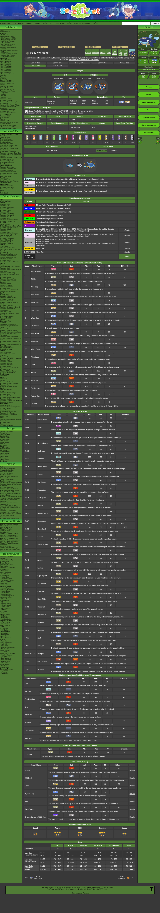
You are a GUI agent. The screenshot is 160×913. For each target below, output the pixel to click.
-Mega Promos (5, 622)
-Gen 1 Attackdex (6, 60)
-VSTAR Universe (6, 666)
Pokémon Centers (6, 100)
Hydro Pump (29, 794)
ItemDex (3, 75)
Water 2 (114, 151)
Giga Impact (42, 576)
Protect (40, 474)
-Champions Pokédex (7, 57)
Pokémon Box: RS (6, 363)
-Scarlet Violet (4, 606)
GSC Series (4, 444)
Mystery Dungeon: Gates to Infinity (9, 303)
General (88, 53)
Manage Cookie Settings (103, 887)
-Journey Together (6, 588)
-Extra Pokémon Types (7, 560)
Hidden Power (43, 443)
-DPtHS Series (5, 614)
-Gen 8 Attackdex (6, 71)
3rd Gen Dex (125, 52)
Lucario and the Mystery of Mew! (11, 482)
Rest (33, 365)
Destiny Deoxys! (5, 481)
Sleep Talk (41, 607)
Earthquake (35, 388)
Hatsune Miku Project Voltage (10, 105)
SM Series (3, 461)
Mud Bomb (35, 334)
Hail (39, 435)
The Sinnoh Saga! (6, 147)
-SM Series (3, 610)
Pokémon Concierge (6, 186)
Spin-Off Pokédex (6, 80)
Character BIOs (5, 434)
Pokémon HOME (5, 229)
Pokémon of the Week (7, 91)
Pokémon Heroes (5, 478)
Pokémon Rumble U (6, 301)
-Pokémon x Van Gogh (7, 110)
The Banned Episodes (7, 162)
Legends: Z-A (4, 206)
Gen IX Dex (35, 63)
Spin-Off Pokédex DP (7, 81)
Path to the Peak (5, 176)
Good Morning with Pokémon (9, 181)
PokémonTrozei (5, 369)
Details (127, 256)
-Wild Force (4, 663)
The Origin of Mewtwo (7, 468)
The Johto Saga (5, 142)
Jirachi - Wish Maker (7, 479)
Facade (40, 537)
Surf (39, 638)
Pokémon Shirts (5, 116)
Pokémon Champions (7, 207)
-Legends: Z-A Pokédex (7, 55)
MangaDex (3, 433)
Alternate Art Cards (6, 564)
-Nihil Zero (3, 636)
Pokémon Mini (4, 385)
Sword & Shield (5, 224)
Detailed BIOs (4, 436)
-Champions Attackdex (7, 74)
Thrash (27, 770)
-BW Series (4, 613)
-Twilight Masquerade (7, 596)
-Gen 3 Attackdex (6, 63)
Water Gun (35, 326)
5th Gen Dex (120, 52)
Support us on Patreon (80, 893)
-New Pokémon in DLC (7, 127)
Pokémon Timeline (6, 99)
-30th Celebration (5, 572)
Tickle (33, 279)
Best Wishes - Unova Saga (9, 148)
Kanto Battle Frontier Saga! (9, 145)
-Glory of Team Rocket (7, 647)
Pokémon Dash (5, 360)
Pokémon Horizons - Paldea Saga (11, 158)
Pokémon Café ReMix (7, 213)
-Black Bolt (3, 583)
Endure (40, 568)
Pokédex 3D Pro (5, 312)
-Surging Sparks (5, 591)
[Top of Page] (151, 889)
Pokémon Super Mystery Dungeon (8, 281)
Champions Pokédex (82, 23)
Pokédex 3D (4, 310)
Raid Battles (4, 566)
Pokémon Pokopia (6, 209)
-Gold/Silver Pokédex (7, 36)
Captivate (41, 591)
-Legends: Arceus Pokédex (9, 50)
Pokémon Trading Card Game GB (11, 400)
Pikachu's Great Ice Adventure (10, 540)
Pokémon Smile (5, 237)
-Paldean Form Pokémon (8, 128)
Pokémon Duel (5, 288)
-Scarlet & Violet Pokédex (8, 53)
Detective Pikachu (6, 259)
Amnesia (34, 341)
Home (14, 23)
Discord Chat (4, 120)
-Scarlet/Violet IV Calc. (7, 89)
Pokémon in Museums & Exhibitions (8, 107)
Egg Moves (114, 53)
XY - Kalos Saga (5, 150)
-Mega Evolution (5, 582)
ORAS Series (4, 459)
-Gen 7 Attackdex (6, 69)
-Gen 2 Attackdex (6, 61)
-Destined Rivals (5, 586)
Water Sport (35, 302)
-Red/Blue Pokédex (6, 35)
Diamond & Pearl (5, 321)
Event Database (5, 124)
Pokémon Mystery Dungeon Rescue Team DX (9, 234)
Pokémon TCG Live (6, 243)
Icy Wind (28, 691)
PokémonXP (4, 103)
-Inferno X (3, 639)
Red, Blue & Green (6, 389)
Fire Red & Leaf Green (7, 354)
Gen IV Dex (35, 66)
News (2, 30)
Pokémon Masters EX (7, 215)
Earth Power (29, 730)
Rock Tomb (42, 529)
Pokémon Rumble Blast (7, 308)
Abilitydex (3, 78)
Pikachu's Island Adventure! (9, 537)
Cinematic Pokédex (6, 86)
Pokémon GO (4, 212)
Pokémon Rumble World (8, 279)
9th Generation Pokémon (8, 125)
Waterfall (41, 669)
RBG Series (4, 441)
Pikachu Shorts (11, 521)
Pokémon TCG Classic (7, 568)
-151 (1, 602)
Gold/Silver (3, 379)
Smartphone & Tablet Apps (9, 414)
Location (95, 53)
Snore (33, 372)
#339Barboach (38, 877)
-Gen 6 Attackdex (6, 67)
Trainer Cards (4, 561)
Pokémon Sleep (5, 218)
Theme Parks (4, 117)
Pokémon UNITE (5, 216)
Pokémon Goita (5, 422)
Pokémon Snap (5, 394)
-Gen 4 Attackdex (6, 64)
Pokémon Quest (5, 260)
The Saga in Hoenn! (6, 144)
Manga (11, 428)
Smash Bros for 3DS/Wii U (9, 290)
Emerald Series (5, 448)
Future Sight (35, 396)
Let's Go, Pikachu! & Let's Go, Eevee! (10, 250)
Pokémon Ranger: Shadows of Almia (10, 342)
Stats (109, 53)
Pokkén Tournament (6, 287)
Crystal (2, 380)
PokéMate (3, 375)
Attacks (102, 53)
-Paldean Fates (5, 599)
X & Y (2, 265)
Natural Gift (42, 615)
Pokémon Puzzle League (8, 393)
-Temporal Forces (6, 597)
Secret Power (43, 544)
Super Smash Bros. (6, 402)
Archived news (5, 32)
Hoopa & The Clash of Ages (9, 506)
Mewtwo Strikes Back (7, 470)
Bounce (28, 722)
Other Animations (5, 182)
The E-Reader (4, 374)
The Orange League (6, 140)
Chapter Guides (5, 437)
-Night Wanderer (5, 658)
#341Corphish (121, 877)
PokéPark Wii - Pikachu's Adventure (8, 334)
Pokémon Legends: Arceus (9, 227)
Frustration (42, 490)
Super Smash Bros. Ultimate (9, 262)
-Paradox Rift (4, 600)
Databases (11, 27)
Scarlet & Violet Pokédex (63, 23)
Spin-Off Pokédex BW (7, 83)
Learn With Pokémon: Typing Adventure (9, 314)
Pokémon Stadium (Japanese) (10, 397)
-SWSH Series (5, 608)
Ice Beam (41, 451)
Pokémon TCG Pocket (7, 221)
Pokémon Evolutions (6, 170)
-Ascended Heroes (6, 578)
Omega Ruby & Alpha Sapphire (10, 266)
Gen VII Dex (80, 63)
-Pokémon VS (4, 667)
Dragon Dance (30, 817)
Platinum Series (5, 452)
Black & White (4, 294)
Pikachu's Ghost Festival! (8, 535)
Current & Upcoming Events (9, 122)
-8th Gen (3, 95)
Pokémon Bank (5, 268)
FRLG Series (4, 447)
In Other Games (5, 408)
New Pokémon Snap (6, 240)
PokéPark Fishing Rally (7, 372)
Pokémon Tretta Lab (6, 299)
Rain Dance (42, 482)
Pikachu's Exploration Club (9, 538)
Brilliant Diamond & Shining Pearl (10, 226)
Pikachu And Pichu (6, 527)
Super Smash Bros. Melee (8, 386)
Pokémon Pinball (5, 396)
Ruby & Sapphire (5, 352)
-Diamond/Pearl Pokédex (8, 39)
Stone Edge (42, 583)
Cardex (2, 85)
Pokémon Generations (7, 167)
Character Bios (5, 137)
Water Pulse (35, 349)
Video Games (11, 196)
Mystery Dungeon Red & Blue (10, 368)
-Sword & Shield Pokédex (8, 47)
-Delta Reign (4, 571)
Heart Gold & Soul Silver (8, 324)
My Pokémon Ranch (6, 347)
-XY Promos (4, 628)
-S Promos (3, 672)
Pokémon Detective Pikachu (9, 518)
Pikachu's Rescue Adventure (9, 526)
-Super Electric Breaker (7, 653)
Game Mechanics (6, 88)
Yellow (2, 391)
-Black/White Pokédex (7, 41)
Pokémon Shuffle (5, 277)
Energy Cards (4, 563)
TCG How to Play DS (7, 316)
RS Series (3, 445)
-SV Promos (4, 624)
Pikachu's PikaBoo (6, 529)
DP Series (3, 450)
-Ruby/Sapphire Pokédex (8, 38)
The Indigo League (6, 139)
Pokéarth (95, 23)
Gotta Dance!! (4, 532)
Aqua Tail (34, 380)
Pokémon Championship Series (10, 102)
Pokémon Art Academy (7, 273)
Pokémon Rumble (6, 329)
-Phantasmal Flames (7, 580)
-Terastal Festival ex (6, 652)
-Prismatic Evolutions (7, 589)
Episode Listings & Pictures (9, 134)
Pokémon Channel (6, 361)
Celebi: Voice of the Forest (9, 476)
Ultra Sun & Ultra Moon (7, 248)
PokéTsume (4, 193)
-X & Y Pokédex (5, 42)
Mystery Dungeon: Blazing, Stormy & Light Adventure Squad (10, 331)
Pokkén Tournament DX (8, 257)
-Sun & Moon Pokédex (7, 44)
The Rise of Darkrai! (6, 487)
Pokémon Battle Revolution (9, 336)
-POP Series (4, 630)
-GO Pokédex (4, 52)
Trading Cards (11, 553)
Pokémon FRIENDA (6, 425)
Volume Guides (5, 439)
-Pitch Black (4, 574)
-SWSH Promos (5, 625)
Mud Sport (35, 295)
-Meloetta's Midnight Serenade (10, 498)
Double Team (43, 513)
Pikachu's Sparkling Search (9, 541)
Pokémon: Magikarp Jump (8, 254)
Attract (40, 560)
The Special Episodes (7, 161)
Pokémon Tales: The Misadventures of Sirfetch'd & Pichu (9, 189)
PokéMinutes (4, 178)
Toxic (40, 428)
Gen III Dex (57, 66)
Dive (26, 683)
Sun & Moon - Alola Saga (8, 151)
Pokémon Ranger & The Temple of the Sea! (10, 485)
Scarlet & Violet (5, 204)
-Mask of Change (5, 659)
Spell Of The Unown (6, 473)
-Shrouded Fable (5, 594)
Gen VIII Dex (57, 63)
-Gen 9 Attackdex (6, 72)
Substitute (41, 630)
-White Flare (4, 585)
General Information (6, 431)
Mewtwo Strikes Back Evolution (10, 514)
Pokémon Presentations (8, 113)
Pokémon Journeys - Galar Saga (10, 153)
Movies (11, 464)
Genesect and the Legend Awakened (8, 500)
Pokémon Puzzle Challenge (9, 383)
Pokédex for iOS (5, 318)
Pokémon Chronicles (7, 159)
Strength (41, 646)
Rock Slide (42, 599)
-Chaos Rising (4, 575)
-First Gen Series (5, 619)
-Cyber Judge (4, 664)
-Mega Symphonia (6, 642)
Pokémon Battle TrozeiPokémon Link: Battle (10, 270)
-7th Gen (3, 97)
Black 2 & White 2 (6, 296)
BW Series (3, 455)
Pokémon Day (4, 111)
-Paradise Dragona (6, 655)
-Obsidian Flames (6, 603)
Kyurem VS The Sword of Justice (11, 496)
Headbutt (28, 754)
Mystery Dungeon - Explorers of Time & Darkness (10, 345)
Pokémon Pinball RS (6, 365)
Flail (26, 801)
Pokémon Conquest (6, 305)
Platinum (3, 322)
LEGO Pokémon (5, 114)
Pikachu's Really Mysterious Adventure (9, 543)
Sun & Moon (4, 246)
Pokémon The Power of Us (9, 512)
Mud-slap (34, 287)
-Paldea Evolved (5, 605)
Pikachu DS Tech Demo (8, 371)
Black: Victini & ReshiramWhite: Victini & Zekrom (10, 494)
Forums (21, 23)
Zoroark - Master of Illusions (9, 492)
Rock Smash (42, 661)
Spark (27, 786)
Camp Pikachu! (5, 530)
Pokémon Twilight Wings (8, 168)
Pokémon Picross (6, 283)
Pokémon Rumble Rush (8, 255)
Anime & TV (11, 131)
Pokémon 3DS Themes (7, 413)
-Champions (4, 92)
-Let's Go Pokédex (6, 46)
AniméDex (3, 136)
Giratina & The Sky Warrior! (9, 489)
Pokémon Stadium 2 (6, 382)
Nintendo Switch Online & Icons (10, 419)
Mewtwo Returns (5, 475)
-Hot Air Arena (4, 649)
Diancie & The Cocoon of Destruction (8, 503)
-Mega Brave (4, 641)
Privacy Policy (87, 887)
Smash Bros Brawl (6, 349)
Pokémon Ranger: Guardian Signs (9, 326)
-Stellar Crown (4, 592)
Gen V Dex (124, 63)
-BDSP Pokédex (5, 49)
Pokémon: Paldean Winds (8, 173)
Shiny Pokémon (5, 164)
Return (40, 505)
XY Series (3, 458)
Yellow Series (4, 442)
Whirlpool (41, 654)
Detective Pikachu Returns (9, 220)
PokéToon (3, 175)
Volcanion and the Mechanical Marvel (10, 508)
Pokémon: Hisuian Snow (8, 172)
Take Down (29, 809)
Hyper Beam (42, 466)
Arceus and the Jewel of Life (9, 490)
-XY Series (3, 611)
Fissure (34, 404)
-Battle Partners (5, 650)
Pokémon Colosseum (7, 357)
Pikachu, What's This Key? (9, 548)
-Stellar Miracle (5, 656)
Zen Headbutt (36, 271)
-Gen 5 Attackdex (6, 66)
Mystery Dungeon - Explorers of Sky (10, 339)
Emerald (2, 355)
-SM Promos (4, 627)
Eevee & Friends (5, 546)
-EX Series (3, 616)
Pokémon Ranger (5, 366)
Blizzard (41, 459)
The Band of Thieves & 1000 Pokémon (9, 275)
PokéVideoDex (5, 179)
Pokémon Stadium (6, 399)
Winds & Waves (5, 201)
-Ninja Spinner (4, 635)
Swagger (41, 622)
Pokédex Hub (47, 23)
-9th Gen (3, 94)
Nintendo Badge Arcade (7, 291)
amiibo (2, 418)
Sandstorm (42, 521)
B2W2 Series (4, 456)
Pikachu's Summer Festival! (9, 534)
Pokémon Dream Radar (7, 298)
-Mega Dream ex (5, 638)
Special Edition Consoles (8, 411)
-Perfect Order (4, 577)
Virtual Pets (4, 416)
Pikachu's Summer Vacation (9, 524)
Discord (37, 23)
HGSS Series (4, 453)
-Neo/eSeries (4, 617)
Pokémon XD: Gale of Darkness (10, 358)
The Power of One (6, 471)
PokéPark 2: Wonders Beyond (10, 307)
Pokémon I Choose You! (8, 510)
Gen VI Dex (102, 63)
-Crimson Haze (5, 661)
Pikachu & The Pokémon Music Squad (10, 550)
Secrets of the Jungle (7, 515)
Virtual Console (5, 410)
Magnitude (35, 357)
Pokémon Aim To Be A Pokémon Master (10, 155)
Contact (29, 23)
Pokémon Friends (6, 210)
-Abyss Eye (4, 633)
